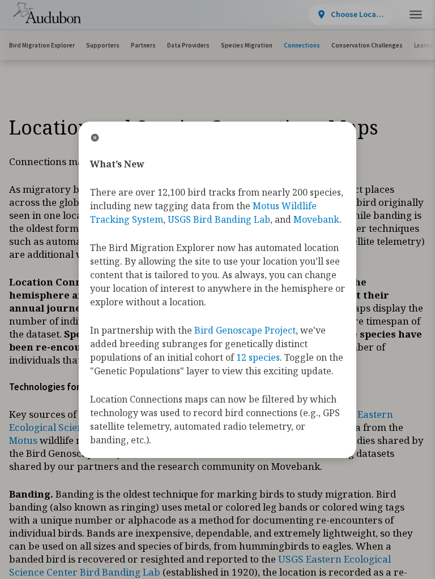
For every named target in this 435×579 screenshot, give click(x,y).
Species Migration (246, 45)
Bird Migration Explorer (42, 45)
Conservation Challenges (367, 45)
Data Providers (188, 45)
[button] (416, 15)
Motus (23, 440)
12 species (258, 357)
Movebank (316, 219)
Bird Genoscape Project (245, 330)
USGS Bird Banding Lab (219, 219)
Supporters (103, 45)
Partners (143, 45)
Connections (302, 45)
